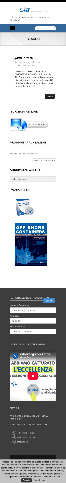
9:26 (37, 62)
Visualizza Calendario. (43, 160)
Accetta (26, 480)
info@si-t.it (22, 441)
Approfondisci (40, 480)
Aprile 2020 (24, 58)
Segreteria (23, 62)
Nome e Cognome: (20, 305)
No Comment (28, 65)
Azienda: (14, 316)
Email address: (18, 326)
